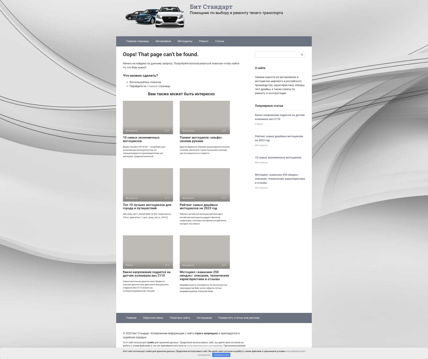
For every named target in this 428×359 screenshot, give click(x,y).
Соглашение (204, 317)
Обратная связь (153, 317)
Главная (131, 317)
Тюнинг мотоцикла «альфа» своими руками (201, 139)
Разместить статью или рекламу (239, 317)
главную (152, 86)
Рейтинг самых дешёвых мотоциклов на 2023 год (199, 206)
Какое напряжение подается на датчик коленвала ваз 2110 (147, 273)
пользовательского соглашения (204, 345)
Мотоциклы (185, 41)
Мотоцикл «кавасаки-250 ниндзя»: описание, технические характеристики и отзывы (204, 275)
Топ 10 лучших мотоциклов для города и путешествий (147, 206)
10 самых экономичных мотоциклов (141, 139)
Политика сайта (180, 317)
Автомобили (163, 41)
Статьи (219, 41)
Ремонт (203, 41)
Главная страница (137, 41)
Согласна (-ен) (221, 355)
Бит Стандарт (211, 7)
